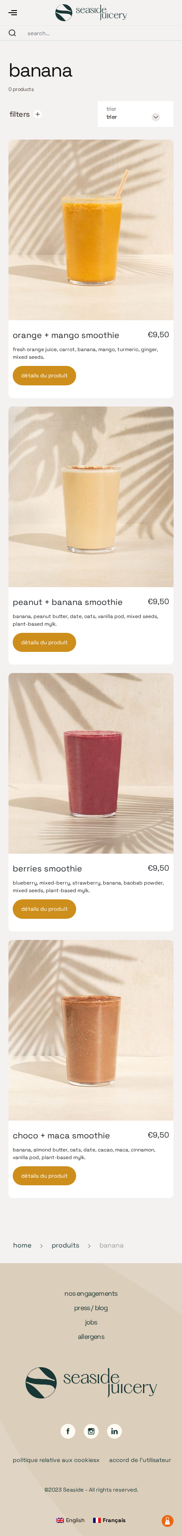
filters (19, 114)
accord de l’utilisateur (140, 1460)
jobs (91, 1322)
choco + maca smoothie (61, 1135)
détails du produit (44, 375)
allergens (91, 1336)
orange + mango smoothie (66, 335)
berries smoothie (47, 868)
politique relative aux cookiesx (56, 1460)
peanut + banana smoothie (68, 601)
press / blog (91, 1307)
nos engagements (90, 1293)
